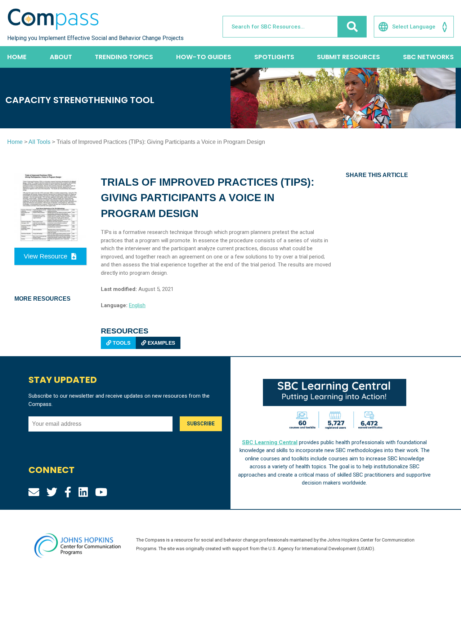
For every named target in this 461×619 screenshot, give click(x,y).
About (61, 56)
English (137, 305)
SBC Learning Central (269, 442)
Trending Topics (124, 56)
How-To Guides (203, 56)
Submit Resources (348, 56)
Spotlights (274, 56)
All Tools (39, 142)
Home (17, 56)
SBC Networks (428, 56)
